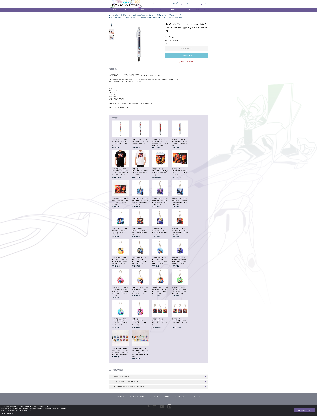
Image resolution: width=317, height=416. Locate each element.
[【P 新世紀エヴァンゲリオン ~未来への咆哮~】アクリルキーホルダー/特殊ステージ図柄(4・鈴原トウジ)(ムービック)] (180, 247)
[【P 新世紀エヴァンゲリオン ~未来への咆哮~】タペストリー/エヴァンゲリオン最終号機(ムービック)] (120, 188)
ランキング (152, 10)
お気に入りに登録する (187, 62)
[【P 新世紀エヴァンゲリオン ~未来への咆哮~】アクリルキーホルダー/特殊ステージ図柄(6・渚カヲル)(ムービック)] (140, 277)
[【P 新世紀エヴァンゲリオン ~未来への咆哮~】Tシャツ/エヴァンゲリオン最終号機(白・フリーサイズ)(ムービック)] (140, 158)
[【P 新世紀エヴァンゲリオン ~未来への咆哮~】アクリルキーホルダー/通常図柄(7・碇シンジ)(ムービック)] (140, 217)
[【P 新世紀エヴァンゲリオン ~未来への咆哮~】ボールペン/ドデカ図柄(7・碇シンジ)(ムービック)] (180, 128)
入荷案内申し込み (186, 55)
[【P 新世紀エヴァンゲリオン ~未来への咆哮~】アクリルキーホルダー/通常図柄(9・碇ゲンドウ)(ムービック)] (180, 217)
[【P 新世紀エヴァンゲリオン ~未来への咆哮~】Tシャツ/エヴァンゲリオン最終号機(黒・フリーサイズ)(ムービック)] (120, 158)
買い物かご (205, 4)
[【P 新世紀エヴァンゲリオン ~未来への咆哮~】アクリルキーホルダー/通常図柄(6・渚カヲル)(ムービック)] (180, 188)
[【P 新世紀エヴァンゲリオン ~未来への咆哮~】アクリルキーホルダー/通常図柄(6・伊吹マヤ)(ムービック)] (120, 217)
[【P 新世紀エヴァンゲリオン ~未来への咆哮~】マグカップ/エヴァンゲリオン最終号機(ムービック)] (160, 158)
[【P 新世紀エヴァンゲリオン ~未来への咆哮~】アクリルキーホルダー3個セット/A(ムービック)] (160, 308)
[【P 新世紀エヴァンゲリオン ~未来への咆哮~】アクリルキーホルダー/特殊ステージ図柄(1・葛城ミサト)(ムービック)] (120, 247)
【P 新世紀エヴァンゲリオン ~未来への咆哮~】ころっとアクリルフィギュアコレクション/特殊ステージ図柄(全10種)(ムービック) (140, 352)
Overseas (163, 10)
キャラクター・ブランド (128, 10)
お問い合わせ (196, 397)
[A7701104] (111, 25)
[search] (153, 4)
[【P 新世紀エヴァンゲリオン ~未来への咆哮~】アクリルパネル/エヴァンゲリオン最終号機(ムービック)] (180, 158)
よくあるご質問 (154, 397)
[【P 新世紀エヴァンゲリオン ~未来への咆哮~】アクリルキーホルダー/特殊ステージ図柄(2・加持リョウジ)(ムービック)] (140, 247)
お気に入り (185, 4)
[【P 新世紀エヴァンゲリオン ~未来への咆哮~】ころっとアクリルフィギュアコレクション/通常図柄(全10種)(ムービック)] (120, 338)
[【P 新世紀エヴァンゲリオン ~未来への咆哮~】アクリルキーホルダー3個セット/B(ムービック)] (180, 308)
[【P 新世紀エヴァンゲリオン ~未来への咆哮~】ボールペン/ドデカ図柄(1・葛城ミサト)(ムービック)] (120, 128)
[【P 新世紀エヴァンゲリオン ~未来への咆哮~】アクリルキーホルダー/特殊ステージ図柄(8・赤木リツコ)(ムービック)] (120, 308)
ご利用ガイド (120, 397)
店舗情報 (173, 10)
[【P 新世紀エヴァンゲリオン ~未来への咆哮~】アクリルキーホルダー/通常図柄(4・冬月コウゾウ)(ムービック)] (160, 188)
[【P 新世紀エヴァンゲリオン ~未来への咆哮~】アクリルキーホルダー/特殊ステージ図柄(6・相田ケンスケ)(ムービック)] (160, 277)
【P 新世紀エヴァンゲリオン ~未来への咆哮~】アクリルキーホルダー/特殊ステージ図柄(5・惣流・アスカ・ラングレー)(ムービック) (120, 291)
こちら (14, 413)
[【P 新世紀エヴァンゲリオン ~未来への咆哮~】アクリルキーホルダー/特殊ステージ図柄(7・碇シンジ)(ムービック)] (180, 277)
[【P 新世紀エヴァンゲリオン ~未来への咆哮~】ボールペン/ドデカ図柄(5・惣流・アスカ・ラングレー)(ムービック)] (160, 128)
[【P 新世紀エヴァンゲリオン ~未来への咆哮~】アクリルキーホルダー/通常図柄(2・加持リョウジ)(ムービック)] (140, 188)
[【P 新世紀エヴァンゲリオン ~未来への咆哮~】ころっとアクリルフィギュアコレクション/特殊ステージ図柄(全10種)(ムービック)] (140, 338)
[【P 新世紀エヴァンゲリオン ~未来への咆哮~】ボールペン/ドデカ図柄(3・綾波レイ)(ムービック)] (140, 128)
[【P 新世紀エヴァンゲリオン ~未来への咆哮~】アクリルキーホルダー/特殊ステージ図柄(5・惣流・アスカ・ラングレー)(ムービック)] (120, 277)
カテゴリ (114, 10)
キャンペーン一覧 (185, 10)
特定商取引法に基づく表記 (137, 397)
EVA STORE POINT (200, 10)
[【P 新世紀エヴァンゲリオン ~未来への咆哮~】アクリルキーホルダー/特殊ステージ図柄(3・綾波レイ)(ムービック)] (160, 247)
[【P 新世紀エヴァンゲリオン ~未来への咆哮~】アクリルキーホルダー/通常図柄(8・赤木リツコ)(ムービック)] (160, 217)
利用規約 (166, 397)
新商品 (142, 10)
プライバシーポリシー (181, 397)
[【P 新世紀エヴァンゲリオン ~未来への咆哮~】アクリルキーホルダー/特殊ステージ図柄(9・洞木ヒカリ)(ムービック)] (140, 308)
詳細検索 (174, 3)
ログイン (195, 4)
